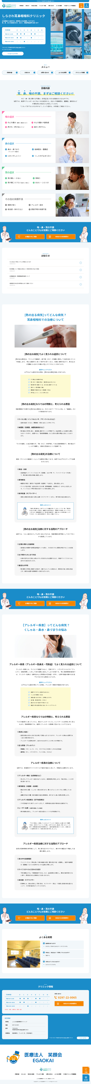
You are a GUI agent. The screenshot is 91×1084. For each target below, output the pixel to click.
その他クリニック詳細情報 (69, 5)
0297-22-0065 (67, 997)
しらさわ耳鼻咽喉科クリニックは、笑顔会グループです (46, 1078)
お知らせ (27, 5)
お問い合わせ (51, 5)
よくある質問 (59, 5)
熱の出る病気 (34, 5)
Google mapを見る (13, 53)
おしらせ (23, 1074)
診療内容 (21, 5)
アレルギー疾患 (42, 5)
